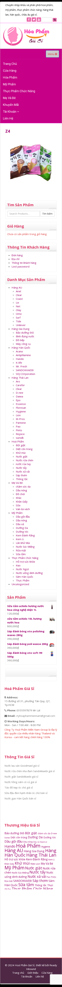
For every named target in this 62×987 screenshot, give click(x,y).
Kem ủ (20, 539)
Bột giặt (20, 445)
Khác (19, 497)
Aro (18, 381)
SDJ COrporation (25, 374)
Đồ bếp (20, 340)
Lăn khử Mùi (23, 543)
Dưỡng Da (22, 528)
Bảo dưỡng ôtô (25, 332)
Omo (19, 313)
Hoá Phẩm (18, 441)
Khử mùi (20, 452)
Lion (18, 415)
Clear (19, 295)
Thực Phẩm (22, 580)
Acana (19, 351)
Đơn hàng (17, 255)
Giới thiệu (32, 972)
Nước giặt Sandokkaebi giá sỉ (21, 776)
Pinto (19, 430)
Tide (18, 321)
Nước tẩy (21, 467)
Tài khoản (10, 111)
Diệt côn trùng (24, 449)
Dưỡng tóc (22, 531)
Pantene (21, 422)
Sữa (18, 505)
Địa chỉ (15, 259)
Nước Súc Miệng (25, 546)
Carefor (20, 385)
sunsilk (20, 437)
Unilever (21, 325)
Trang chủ (10, 64)
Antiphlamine (23, 355)
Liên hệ (8, 118)
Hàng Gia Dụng (20, 328)
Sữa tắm (21, 554)
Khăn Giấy (22, 501)
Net (18, 306)
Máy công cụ (23, 344)
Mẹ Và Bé (9, 98)
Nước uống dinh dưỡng (29, 573)
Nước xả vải (23, 471)
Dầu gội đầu (23, 516)
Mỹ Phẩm (17, 512)
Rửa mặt (21, 550)
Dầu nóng (21, 490)
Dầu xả (20, 524)
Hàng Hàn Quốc (21, 347)
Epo (18, 400)
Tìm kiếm (47, 213)
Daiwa (19, 396)
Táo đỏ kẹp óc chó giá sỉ (18, 787)
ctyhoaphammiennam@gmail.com (35, 715)
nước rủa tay (23, 464)
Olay (18, 310)
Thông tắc (22, 479)
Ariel (18, 291)
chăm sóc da (23, 486)
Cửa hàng (9, 70)
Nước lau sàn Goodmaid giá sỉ (21, 765)
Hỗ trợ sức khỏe (25, 561)
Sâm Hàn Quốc (24, 576)
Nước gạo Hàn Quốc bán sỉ (20, 798)
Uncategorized (20, 584)
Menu (53, 55)
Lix (17, 302)
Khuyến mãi (11, 105)
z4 (7, 131)
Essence (21, 404)
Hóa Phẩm (10, 77)
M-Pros (20, 419)
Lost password (20, 266)
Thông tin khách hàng (24, 262)
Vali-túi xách (23, 509)
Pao (18, 426)
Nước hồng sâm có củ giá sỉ (20, 782)
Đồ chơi (20, 494)
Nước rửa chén (24, 460)
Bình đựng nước (25, 336)
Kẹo (18, 565)
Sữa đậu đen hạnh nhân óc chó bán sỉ (26, 793)
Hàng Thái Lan (20, 377)
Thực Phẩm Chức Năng (19, 91)
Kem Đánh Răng (25, 535)
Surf (18, 317)
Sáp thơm (21, 475)
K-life (19, 362)
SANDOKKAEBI (25, 370)
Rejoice (20, 434)
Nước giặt (21, 456)
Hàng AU (17, 287)
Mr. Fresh (21, 366)
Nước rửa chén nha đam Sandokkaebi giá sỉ (29, 771)
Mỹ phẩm (9, 84)
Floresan (21, 407)
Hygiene (21, 411)
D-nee (19, 392)
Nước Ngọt (22, 569)
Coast (19, 298)
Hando (20, 359)
